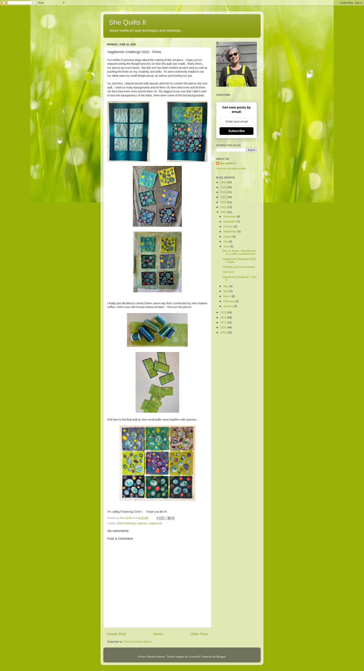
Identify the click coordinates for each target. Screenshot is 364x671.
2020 (223, 212)
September (230, 231)
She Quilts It (127, 22)
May (226, 286)
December (230, 216)
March (227, 296)
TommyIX (194, 656)
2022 (223, 202)
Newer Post (116, 634)
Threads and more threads (239, 267)
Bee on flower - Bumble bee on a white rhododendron (239, 252)
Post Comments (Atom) (138, 641)
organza (142, 523)
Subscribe (236, 131)
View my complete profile (231, 168)
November (230, 221)
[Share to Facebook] (169, 518)
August (227, 236)
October (228, 226)
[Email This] (158, 518)
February (229, 301)
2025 (223, 187)
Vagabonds (155, 523)
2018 (223, 317)
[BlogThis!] (162, 518)
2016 (223, 327)
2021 (223, 207)
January (228, 306)
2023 (223, 197)
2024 (223, 192)
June (226, 246)
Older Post (199, 634)
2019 (223, 312)
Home (158, 634)
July (226, 241)
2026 (223, 182)
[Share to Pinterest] (173, 518)
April (226, 291)
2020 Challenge (126, 523)
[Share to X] (166, 518)
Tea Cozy (228, 271)
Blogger (221, 656)
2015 (223, 332)
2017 (223, 322)
